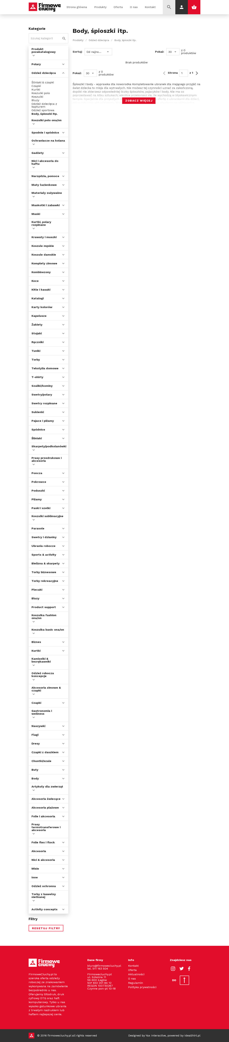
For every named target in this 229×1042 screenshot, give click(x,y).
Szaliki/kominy (42, 385)
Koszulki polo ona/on (46, 120)
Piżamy (36, 499)
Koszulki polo (40, 93)
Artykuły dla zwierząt (47, 786)
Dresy (35, 743)
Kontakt (150, 7)
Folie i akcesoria (43, 816)
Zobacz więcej (139, 100)
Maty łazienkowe (44, 185)
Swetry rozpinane (44, 403)
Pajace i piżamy (42, 420)
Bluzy (35, 100)
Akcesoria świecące (45, 799)
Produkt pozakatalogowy (43, 50)
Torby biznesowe (43, 572)
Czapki (36, 86)
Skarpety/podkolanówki (48, 446)
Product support (43, 607)
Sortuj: (77, 51)
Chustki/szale (41, 761)
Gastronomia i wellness (41, 712)
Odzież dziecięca (43, 73)
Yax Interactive (156, 1035)
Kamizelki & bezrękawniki (41, 660)
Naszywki (38, 726)
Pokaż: (159, 51)
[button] (98, 51)
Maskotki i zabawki (45, 205)
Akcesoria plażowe (45, 807)
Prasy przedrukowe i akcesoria (46, 459)
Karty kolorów (41, 307)
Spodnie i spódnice (45, 132)
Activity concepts (44, 909)
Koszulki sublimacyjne (47, 516)
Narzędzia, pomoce (45, 176)
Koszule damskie (43, 254)
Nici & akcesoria (43, 860)
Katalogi (37, 298)
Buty (34, 769)
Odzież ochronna (43, 886)
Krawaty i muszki (44, 237)
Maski (35, 214)
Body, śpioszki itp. (44, 113)
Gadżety (37, 153)
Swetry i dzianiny (44, 537)
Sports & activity (43, 554)
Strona (173, 72)
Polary (36, 64)
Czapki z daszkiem (45, 752)
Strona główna (77, 7)
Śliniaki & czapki (42, 82)
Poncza (36, 473)
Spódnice (38, 429)
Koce (35, 281)
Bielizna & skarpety (45, 563)
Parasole (37, 528)
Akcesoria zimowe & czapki (46, 689)
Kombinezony (41, 272)
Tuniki (35, 351)
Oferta (118, 7)
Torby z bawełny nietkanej (43, 895)
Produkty (100, 7)
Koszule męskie (42, 246)
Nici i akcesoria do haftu (44, 162)
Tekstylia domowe (45, 368)
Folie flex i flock (43, 842)
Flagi (34, 734)
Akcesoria (38, 851)
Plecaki (36, 589)
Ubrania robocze (43, 546)
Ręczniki (37, 342)
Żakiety (36, 324)
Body (35, 778)
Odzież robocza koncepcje (42, 674)
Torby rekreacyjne (44, 581)
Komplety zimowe (44, 263)
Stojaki (36, 333)
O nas (134, 7)
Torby (35, 359)
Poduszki (38, 490)
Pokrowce (38, 482)
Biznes (36, 642)
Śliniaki (36, 438)
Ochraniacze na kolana (48, 140)
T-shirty (37, 377)
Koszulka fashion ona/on (43, 616)
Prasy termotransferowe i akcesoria (45, 827)
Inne (34, 877)
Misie (35, 868)
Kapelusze (39, 316)
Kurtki (35, 89)
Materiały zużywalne (46, 193)
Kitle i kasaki (40, 289)
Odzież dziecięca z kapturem (44, 105)
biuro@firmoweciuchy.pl (104, 965)
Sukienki (37, 412)
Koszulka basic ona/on (47, 629)
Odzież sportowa (42, 110)
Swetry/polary (41, 394)
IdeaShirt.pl (192, 1035)
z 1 (191, 72)
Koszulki (37, 96)
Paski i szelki (40, 508)
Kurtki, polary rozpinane (41, 223)
